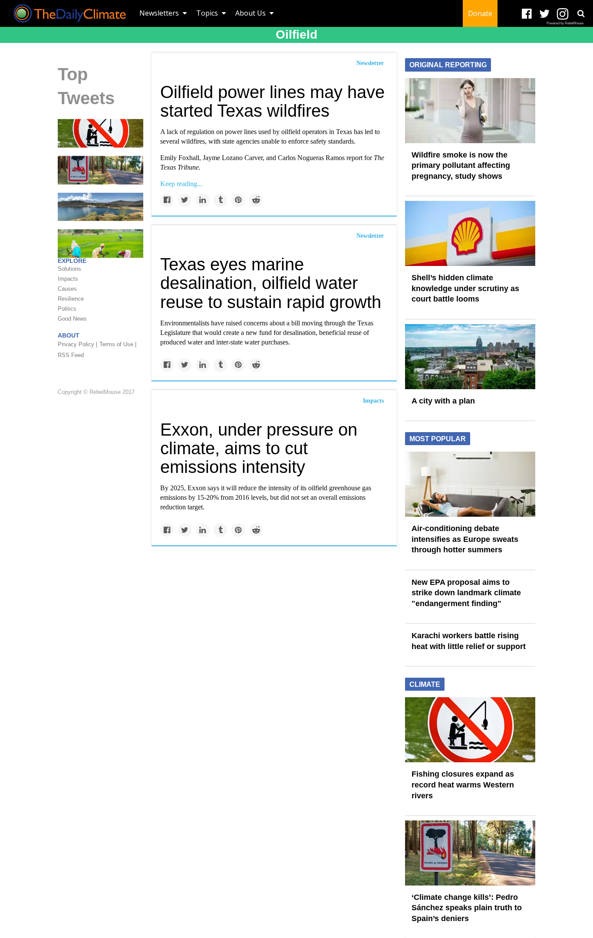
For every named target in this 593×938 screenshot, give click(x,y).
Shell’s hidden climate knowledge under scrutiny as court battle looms (465, 288)
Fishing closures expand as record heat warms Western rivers (463, 785)
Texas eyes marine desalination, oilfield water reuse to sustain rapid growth (270, 283)
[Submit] (580, 13)
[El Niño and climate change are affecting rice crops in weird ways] (100, 243)
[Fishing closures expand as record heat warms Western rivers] (100, 132)
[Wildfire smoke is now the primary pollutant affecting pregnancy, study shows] (470, 109)
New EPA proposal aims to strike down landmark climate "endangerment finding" (466, 593)
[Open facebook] (526, 14)
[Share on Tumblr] (220, 200)
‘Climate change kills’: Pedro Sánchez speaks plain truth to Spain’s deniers (467, 908)
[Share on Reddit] (256, 200)
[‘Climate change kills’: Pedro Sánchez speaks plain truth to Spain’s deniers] (100, 169)
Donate (480, 13)
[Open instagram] (562, 14)
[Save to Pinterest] (238, 200)
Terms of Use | (117, 344)
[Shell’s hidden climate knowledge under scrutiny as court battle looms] (470, 233)
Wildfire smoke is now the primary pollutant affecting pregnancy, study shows (461, 165)
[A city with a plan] (470, 355)
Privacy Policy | (77, 344)
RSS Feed (71, 355)
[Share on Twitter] (184, 200)
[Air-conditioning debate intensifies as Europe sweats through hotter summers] (470, 483)
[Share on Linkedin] (202, 200)
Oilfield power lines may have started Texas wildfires (272, 101)
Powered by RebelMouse (565, 23)
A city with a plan (443, 401)
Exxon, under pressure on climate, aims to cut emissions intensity (258, 448)
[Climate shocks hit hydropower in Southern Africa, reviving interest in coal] (100, 206)
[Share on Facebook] (167, 200)
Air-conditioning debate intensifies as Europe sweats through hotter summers (465, 539)
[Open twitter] (544, 14)
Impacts (373, 400)
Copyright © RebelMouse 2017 (96, 392)
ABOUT (68, 335)
